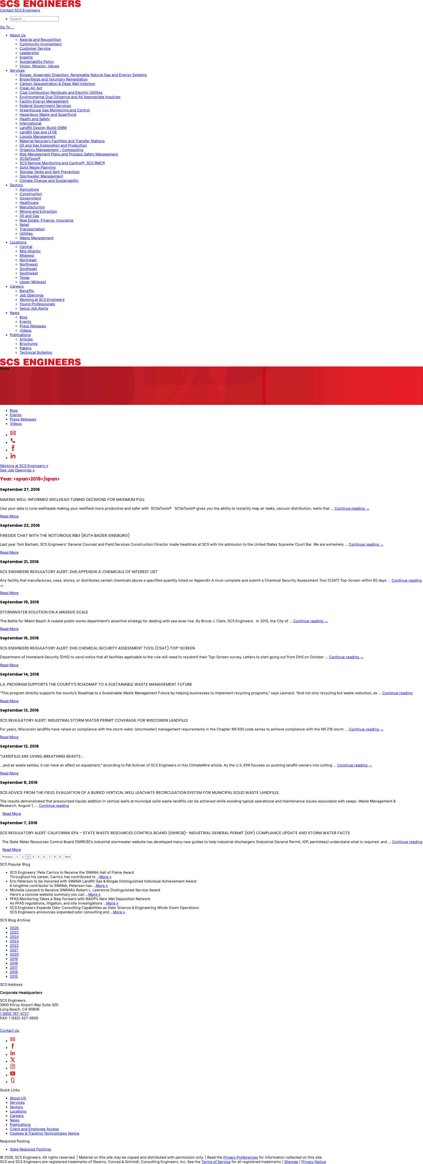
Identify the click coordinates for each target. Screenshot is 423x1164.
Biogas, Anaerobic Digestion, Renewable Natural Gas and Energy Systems (83, 75)
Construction (31, 194)
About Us (18, 35)
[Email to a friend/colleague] (13, 435)
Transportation (32, 229)
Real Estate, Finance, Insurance (46, 220)
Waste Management (37, 238)
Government (30, 198)
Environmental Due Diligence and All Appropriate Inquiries (70, 97)
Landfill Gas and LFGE (38, 132)
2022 (14, 945)
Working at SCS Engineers (42, 299)
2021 (14, 950)
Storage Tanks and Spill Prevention (50, 172)
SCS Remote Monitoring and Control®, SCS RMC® (62, 163)
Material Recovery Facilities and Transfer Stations (62, 141)
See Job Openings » (17, 470)
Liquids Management (38, 136)
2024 (14, 937)
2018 (14, 963)
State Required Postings (30, 1149)
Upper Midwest (33, 282)
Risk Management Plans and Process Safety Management (69, 154)
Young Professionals (37, 304)
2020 (14, 954)
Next (67, 856)
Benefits (27, 291)
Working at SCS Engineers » (24, 466)
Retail (24, 225)
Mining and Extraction (38, 211)
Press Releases (33, 326)
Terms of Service (216, 1162)
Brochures (29, 343)
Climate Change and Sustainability (49, 180)
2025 (14, 932)
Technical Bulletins (36, 352)
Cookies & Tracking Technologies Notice (44, 1133)
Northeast (28, 260)
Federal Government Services (45, 106)
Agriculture (29, 189)
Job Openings (32, 295)
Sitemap (291, 1162)
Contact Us (9, 1030)
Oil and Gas (29, 216)
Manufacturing (32, 207)
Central (26, 247)
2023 (14, 941)
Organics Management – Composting (51, 150)
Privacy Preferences (240, 1157)
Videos (26, 330)
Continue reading (352, 508)
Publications (20, 335)
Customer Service (35, 48)
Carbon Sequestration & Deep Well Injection (57, 84)
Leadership (29, 53)
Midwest (27, 255)
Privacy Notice (313, 1162)
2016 (14, 972)
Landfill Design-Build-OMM (43, 128)
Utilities (26, 233)
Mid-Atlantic (30, 251)
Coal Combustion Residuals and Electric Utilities (61, 92)
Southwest (29, 273)
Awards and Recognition (40, 39)
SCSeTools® (30, 158)
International (30, 123)
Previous (7, 856)
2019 (14, 959)
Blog (23, 317)
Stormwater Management (41, 176)
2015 (14, 976)
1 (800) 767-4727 (14, 1013)
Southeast (28, 269)
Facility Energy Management (44, 101)
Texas (25, 277)
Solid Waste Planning (38, 167)
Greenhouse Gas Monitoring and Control (55, 110)
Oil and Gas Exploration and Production (53, 145)
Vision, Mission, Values (39, 66)
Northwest (29, 264)
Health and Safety (35, 119)
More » (105, 877)
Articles (26, 339)
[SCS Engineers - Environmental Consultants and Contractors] (40, 6)
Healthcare (29, 202)
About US (18, 1098)
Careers (17, 286)
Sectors (16, 185)
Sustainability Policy (37, 61)
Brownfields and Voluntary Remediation (54, 79)
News (15, 313)
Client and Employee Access (34, 1129)
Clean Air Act (31, 88)
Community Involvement (41, 44)
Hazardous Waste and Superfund (48, 114)
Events (25, 321)
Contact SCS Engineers (20, 10)
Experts (26, 57)
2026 (14, 928)
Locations (18, 242)
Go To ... (7, 27)
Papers (26, 348)
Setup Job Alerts (34, 308)
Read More (9, 516)
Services (17, 70)
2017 (14, 967)
